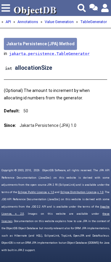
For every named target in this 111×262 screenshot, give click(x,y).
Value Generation (59, 22)
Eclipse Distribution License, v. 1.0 (82, 192)
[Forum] (93, 8)
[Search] (82, 8)
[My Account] (105, 8)
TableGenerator (93, 22)
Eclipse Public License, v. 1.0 (36, 192)
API (8, 22)
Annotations (27, 22)
